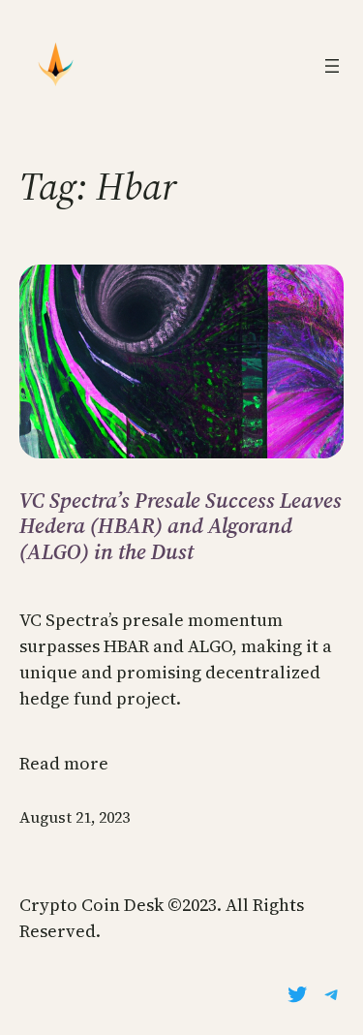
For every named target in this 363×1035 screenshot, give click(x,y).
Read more (63, 763)
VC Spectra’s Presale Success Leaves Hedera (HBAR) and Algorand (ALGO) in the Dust (180, 525)
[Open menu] (332, 66)
